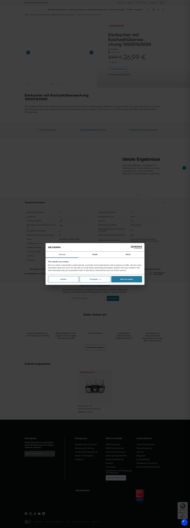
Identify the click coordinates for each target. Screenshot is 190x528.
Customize (94, 279)
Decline (63, 279)
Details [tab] (95, 254)
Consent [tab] (62, 254)
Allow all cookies (126, 279)
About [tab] (128, 254)
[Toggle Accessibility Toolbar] (184, 522)
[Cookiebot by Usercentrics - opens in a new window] (132, 247)
